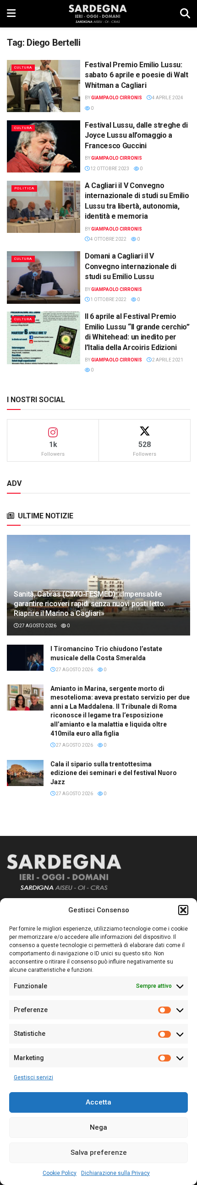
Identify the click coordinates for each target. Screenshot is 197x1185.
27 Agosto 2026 (37, 625)
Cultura (23, 67)
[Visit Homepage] (98, 14)
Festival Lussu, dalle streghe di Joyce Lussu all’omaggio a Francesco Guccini (136, 135)
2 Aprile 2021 (167, 359)
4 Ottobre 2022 (107, 239)
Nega (98, 1127)
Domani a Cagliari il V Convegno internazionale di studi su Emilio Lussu (130, 266)
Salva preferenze (99, 1152)
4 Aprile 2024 (167, 97)
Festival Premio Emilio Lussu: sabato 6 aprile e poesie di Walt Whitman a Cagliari (136, 75)
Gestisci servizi (33, 1077)
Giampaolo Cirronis (116, 97)
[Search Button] (185, 13)
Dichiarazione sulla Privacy (115, 1173)
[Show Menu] (11, 13)
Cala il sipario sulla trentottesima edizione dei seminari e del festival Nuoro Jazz (113, 773)
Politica (24, 188)
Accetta (98, 1102)
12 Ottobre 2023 (109, 168)
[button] (183, 910)
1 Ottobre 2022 (107, 299)
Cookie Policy (60, 1173)
